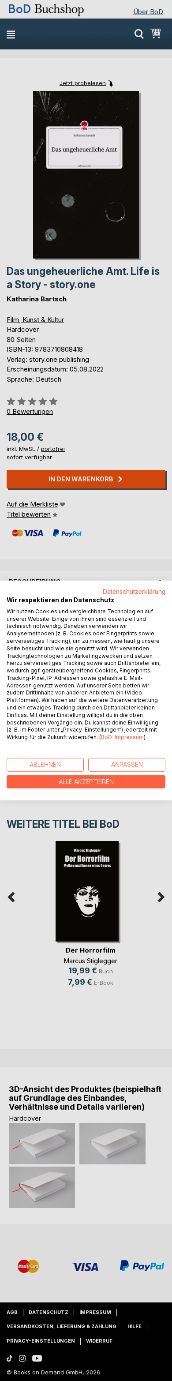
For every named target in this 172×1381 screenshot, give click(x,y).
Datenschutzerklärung (134, 591)
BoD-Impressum (122, 737)
